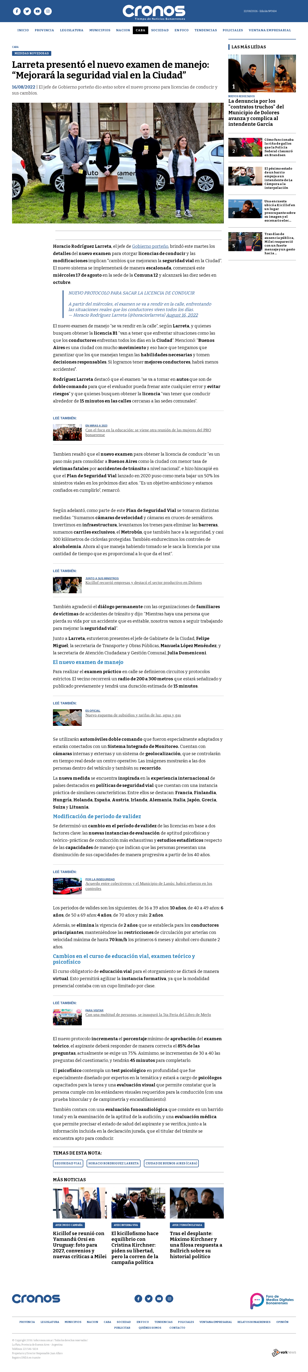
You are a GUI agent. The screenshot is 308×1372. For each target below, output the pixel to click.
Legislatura (71, 30)
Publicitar (122, 1327)
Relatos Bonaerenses (253, 1322)
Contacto (177, 1327)
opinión (282, 1322)
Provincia (44, 30)
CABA (140, 30)
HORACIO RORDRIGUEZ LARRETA (113, 1163)
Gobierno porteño (150, 246)
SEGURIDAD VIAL (68, 1163)
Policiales (233, 30)
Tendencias (205, 30)
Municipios (99, 30)
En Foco (181, 30)
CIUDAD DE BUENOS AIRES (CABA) (171, 1163)
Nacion (123, 30)
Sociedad (160, 30)
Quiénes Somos (150, 1327)
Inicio (23, 30)
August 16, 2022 (182, 315)
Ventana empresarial (270, 30)
